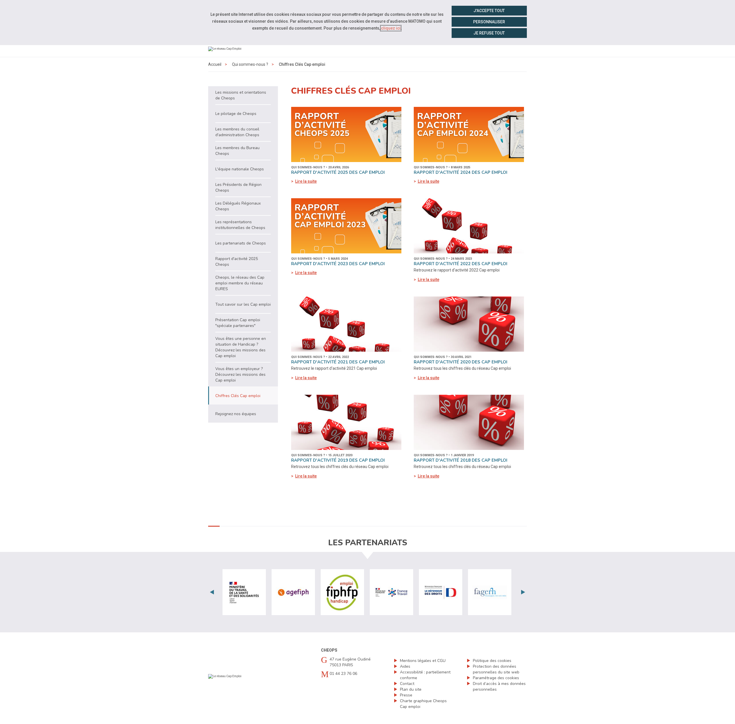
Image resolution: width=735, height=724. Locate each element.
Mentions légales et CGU (423, 660)
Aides (405, 666)
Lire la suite (306, 181)
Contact (407, 683)
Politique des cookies (492, 660)
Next (523, 592)
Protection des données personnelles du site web (496, 669)
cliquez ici (391, 28)
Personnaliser (489, 22)
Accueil (214, 64)
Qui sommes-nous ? (250, 64)
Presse (406, 695)
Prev (212, 592)
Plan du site (410, 689)
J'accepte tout (489, 10)
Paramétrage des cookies (496, 678)
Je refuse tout (489, 33)
